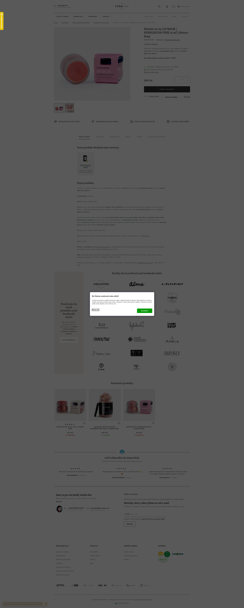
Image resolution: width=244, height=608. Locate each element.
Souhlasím (144, 311)
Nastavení (95, 310)
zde (115, 304)
